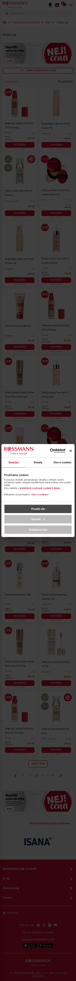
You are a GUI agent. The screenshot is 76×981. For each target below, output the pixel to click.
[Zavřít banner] (70, 450)
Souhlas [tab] (13, 462)
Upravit (35, 519)
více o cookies (40, 494)
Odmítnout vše (38, 529)
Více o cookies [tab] (62, 462)
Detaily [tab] (38, 462)
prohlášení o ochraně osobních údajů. (40, 488)
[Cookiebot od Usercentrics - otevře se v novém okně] (49, 451)
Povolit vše (38, 508)
